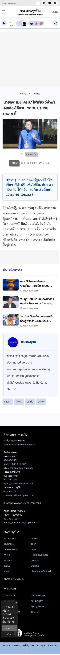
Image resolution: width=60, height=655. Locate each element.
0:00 (11, 22)
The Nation (10, 595)
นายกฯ (7, 402)
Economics (10, 538)
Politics (36, 94)
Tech (33, 544)
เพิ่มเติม (11, 621)
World (7, 555)
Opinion (35, 566)
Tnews (34, 612)
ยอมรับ (9, 628)
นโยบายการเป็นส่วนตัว (41, 571)
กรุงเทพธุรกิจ (37, 601)
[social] (38, 3)
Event (7, 571)
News (7, 566)
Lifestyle (35, 560)
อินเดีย (30, 402)
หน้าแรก (24, 94)
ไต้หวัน (19, 402)
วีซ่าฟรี (41, 402)
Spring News (37, 606)
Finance (35, 538)
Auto (33, 549)
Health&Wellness (39, 555)
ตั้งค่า (9, 634)
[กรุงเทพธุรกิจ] (30, 12)
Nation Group (38, 595)
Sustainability (11, 549)
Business (9, 544)
